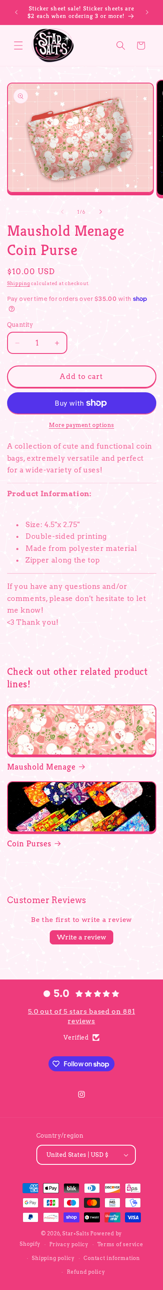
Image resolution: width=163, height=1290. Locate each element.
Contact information (112, 1258)
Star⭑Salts (75, 1233)
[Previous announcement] (16, 12)
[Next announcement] (147, 12)
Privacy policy (69, 1244)
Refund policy (86, 1272)
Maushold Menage (41, 766)
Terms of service (120, 1244)
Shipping (18, 283)
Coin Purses (29, 843)
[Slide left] (62, 212)
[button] (18, 45)
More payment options (81, 425)
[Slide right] (101, 212)
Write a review (81, 937)
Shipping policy (53, 1258)
